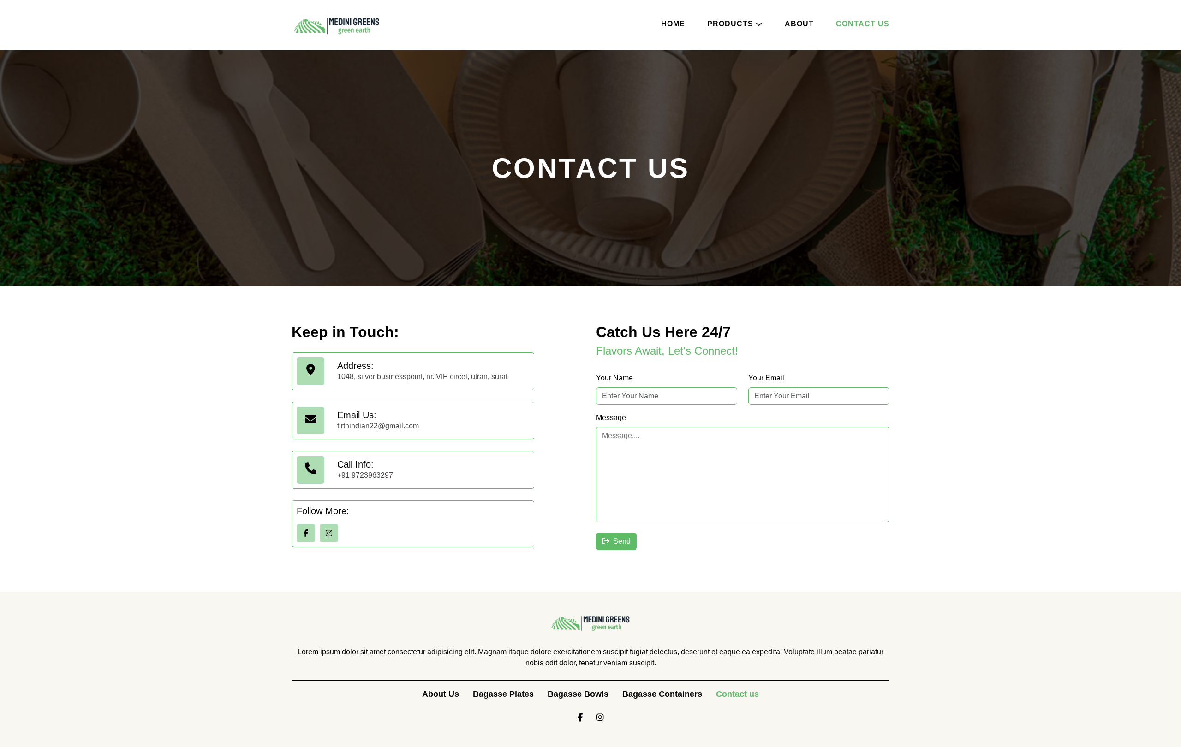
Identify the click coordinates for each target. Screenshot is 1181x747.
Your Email (766, 378)
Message (611, 417)
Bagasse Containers (662, 694)
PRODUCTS (730, 24)
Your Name (614, 378)
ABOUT (799, 24)
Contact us (737, 694)
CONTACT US (862, 24)
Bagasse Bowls (578, 694)
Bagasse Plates (503, 694)
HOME (673, 24)
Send (622, 541)
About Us (440, 694)
